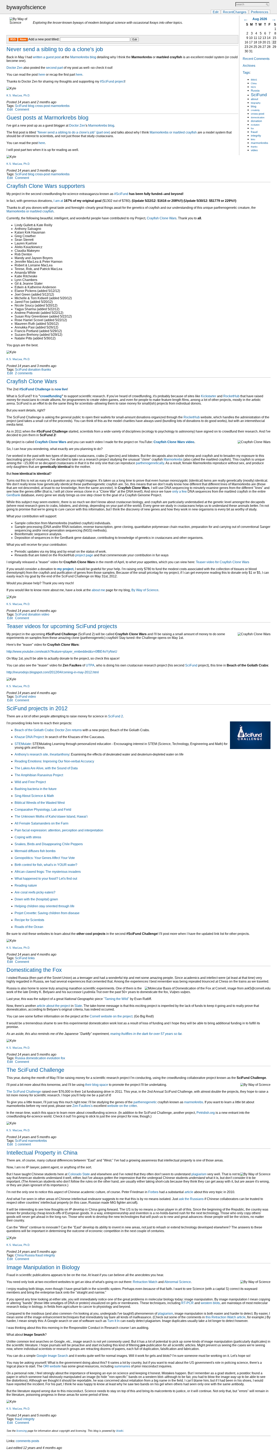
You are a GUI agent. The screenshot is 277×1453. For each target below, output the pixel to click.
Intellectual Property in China (41, 1153)
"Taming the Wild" (116, 999)
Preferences (259, 12)
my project (65, 569)
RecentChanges (234, 12)
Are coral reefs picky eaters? (35, 892)
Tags (246, 72)
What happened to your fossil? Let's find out (46, 878)
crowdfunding (51, 396)
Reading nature (26, 885)
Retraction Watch (145, 1282)
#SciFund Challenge (34, 389)
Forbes (153, 1192)
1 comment (23, 1144)
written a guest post (47, 57)
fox (252, 128)
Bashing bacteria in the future (36, 789)
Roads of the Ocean (29, 927)
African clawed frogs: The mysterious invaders (48, 871)
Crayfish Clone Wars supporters (45, 186)
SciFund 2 (115, 716)
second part (54, 67)
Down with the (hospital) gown (36, 899)
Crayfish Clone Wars (161, 218)
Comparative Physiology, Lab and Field (43, 809)
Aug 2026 (259, 19)
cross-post (257, 113)
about (254, 99)
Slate (78, 1005)
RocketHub (231, 396)
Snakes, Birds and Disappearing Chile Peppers (49, 844)
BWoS (254, 80)
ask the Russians (191, 1199)
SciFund (259, 94)
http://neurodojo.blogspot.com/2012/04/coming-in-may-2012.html (52, 672)
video (254, 150)
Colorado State (79, 1174)
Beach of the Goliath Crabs (34, 730)
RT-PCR (187, 1303)
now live (61, 389)
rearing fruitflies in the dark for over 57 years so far (145, 1033)
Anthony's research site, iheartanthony (42, 754)
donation (256, 121)
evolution (255, 125)
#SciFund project (112, 81)
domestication (257, 117)
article (189, 1192)
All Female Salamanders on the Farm (41, 823)
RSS (13, 39)
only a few (179, 491)
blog (253, 106)
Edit (215, 12)
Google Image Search (52, 1355)
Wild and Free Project (30, 782)
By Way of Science (144, 590)
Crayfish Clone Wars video (174, 442)
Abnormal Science (177, 1282)
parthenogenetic (145, 1102)
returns (77, 730)
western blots (210, 1303)
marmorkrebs (259, 142)
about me (98, 590)
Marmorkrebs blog (83, 57)
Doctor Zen (14, 67)
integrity (256, 135)
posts (35, 1441)
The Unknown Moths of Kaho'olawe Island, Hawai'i (51, 816)
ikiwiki (119, 1430)
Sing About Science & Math (34, 796)
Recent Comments (256, 58)
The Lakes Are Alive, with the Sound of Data (46, 768)
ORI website (52, 1366)
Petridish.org (205, 1112)
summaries (122, 1366)
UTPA (90, 665)
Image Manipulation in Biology (43, 1267)
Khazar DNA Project (29, 737)
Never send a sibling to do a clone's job (54, 49)
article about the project (53, 1005)
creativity (255, 110)
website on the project (116, 1016)
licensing (21, 1430)
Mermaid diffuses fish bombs (35, 851)
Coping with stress (28, 837)
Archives (249, 65)
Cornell (95, 1016)
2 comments (23, 373)
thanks (254, 146)
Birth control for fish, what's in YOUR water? (46, 864)
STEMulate (23, 744)
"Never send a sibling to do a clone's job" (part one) (73, 132)
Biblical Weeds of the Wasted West (40, 802)
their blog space (96, 1084)
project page (84, 555)
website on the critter (122, 1106)
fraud (254, 131)
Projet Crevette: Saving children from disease (47, 913)
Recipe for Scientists (29, 920)
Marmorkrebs (173, 459)
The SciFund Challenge (35, 1070)
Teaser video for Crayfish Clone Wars (222, 562)
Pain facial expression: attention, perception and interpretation (59, 830)
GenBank (13, 495)
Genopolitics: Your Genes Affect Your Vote (45, 858)
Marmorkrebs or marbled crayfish (173, 132)
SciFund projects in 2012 (37, 708)
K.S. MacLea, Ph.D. (18, 95)
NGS (253, 87)
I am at (58, 200)
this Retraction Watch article (226, 1317)
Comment (22, 109)
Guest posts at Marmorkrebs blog (47, 118)
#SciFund (121, 194)
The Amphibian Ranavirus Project (39, 775)
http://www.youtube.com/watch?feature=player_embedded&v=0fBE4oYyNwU (61, 651)
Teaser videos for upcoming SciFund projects (61, 626)
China (254, 83)
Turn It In (113, 1321)
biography (256, 103)
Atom (23, 39)
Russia (255, 90)
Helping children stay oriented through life (44, 906)
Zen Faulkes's (82, 1106)
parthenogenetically (150, 463)
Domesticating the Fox (34, 970)
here (42, 74)
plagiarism (198, 1174)
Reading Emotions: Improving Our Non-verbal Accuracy (54, 761)
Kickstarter (208, 396)
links (253, 139)
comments (23, 1441)
